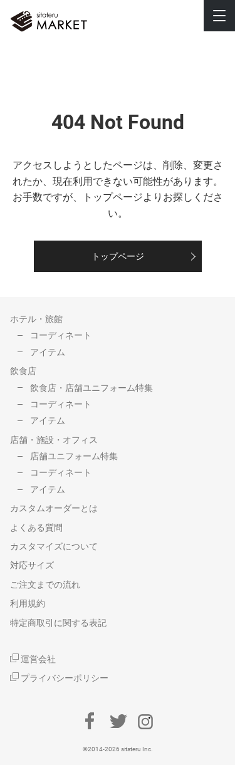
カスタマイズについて (54, 546)
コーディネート (60, 335)
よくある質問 (36, 528)
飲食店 (23, 371)
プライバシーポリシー (63, 678)
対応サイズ (32, 565)
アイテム (47, 352)
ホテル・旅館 (36, 319)
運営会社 (37, 659)
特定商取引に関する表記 (58, 623)
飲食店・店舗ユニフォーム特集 (91, 388)
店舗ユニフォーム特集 (74, 456)
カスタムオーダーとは (54, 508)
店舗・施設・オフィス (54, 440)
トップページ (117, 256)
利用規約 (27, 603)
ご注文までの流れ (45, 585)
